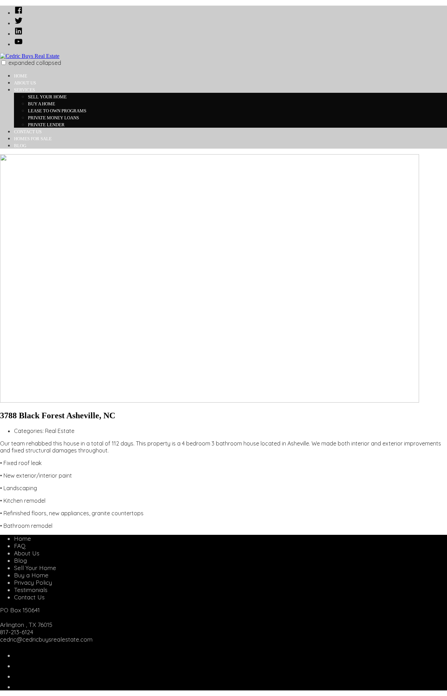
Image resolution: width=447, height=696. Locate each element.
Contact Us (28, 131)
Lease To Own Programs (57, 110)
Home (20, 75)
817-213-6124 (16, 632)
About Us (25, 82)
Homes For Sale (33, 138)
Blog (20, 145)
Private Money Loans (53, 117)
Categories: (29, 430)
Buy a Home (41, 103)
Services (24, 89)
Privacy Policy (33, 582)
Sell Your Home (47, 96)
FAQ (19, 545)
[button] (3, 62)
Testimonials (30, 589)
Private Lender (46, 124)
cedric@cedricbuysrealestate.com (46, 639)
